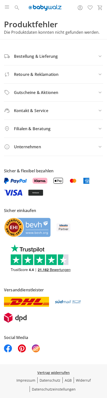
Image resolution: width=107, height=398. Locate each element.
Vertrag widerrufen (53, 372)
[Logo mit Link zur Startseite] (45, 8)
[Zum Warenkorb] (100, 8)
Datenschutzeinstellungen (54, 389)
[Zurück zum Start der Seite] (102, 363)
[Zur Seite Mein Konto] (80, 8)
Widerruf (83, 380)
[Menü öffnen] (7, 7)
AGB (68, 380)
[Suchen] (17, 8)
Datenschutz (50, 380)
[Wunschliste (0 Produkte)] (90, 8)
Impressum (25, 380)
